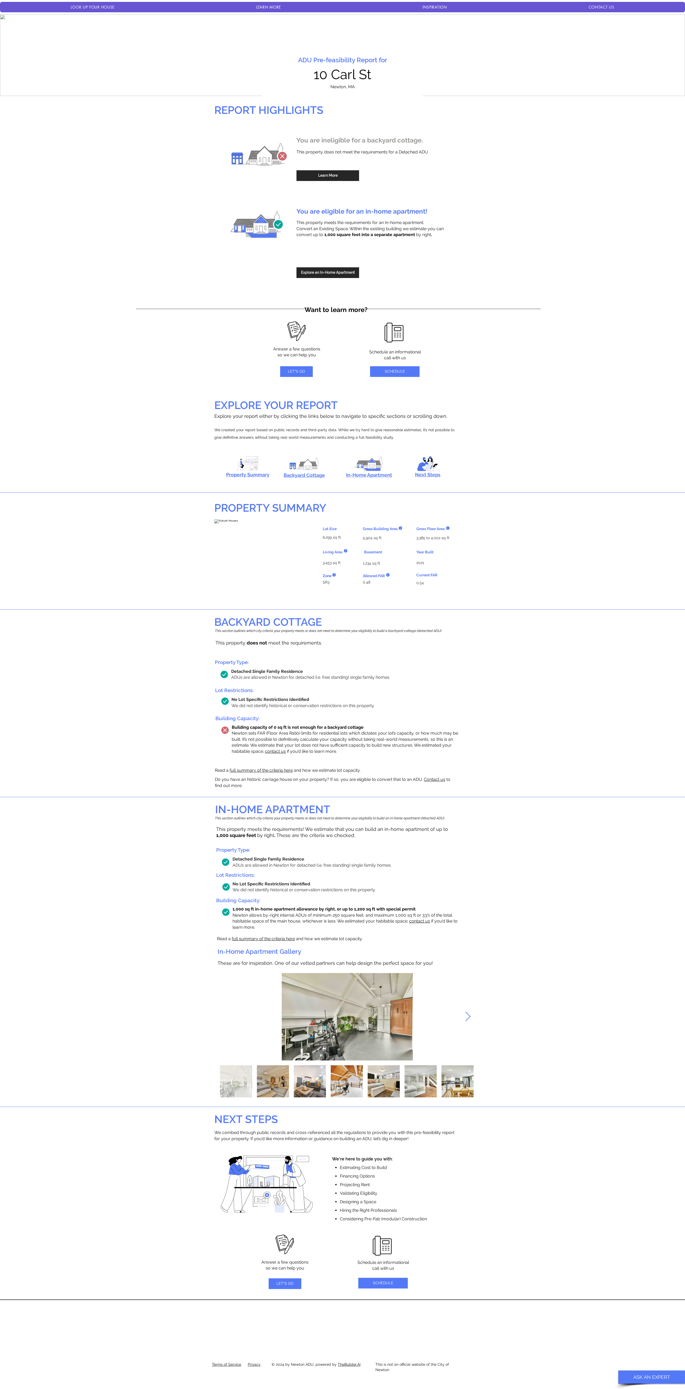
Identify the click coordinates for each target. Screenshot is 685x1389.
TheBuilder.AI (349, 1364)
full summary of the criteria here (261, 770)
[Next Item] (468, 1017)
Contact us (434, 779)
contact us (275, 751)
